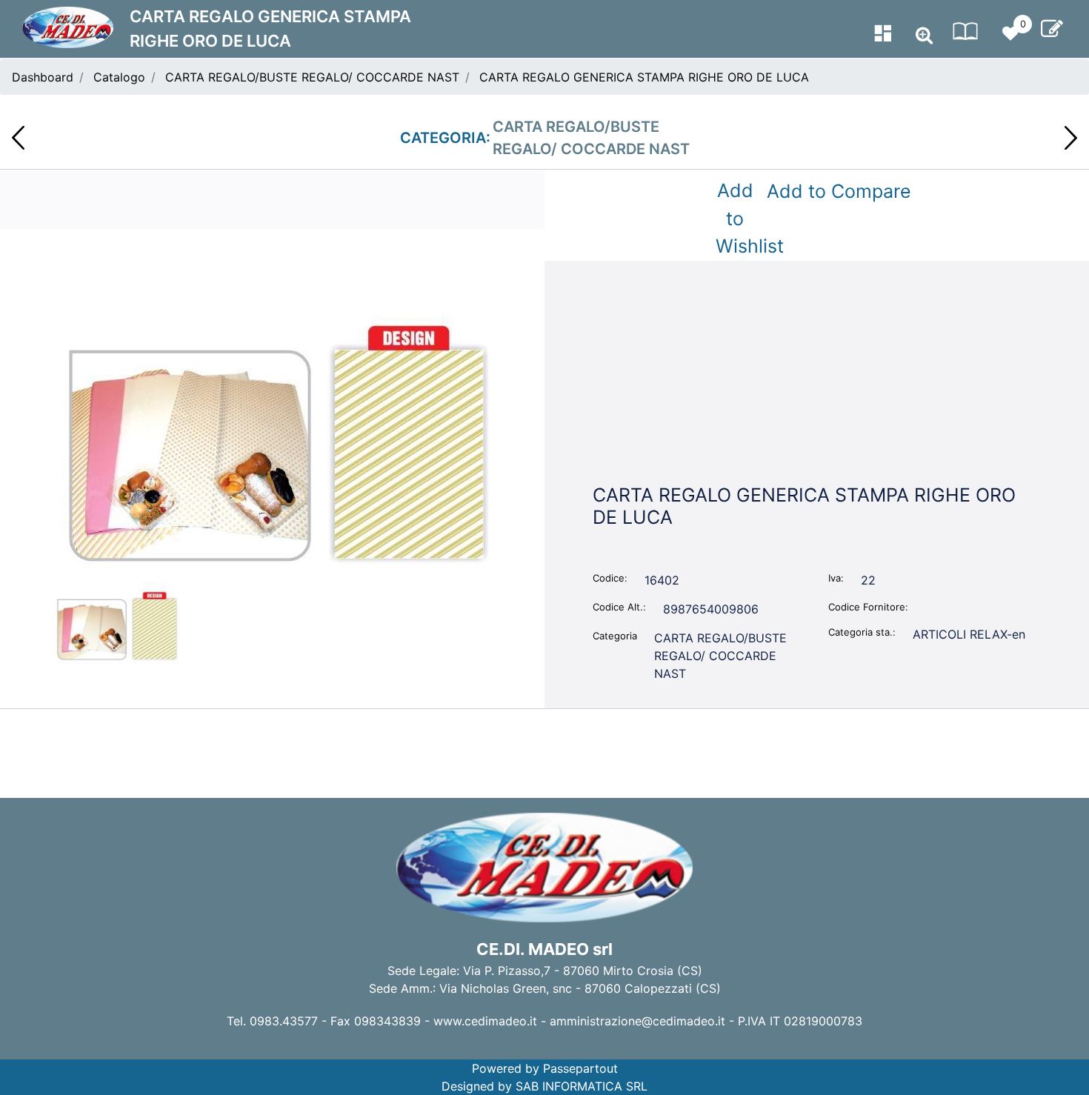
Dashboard (42, 77)
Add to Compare (839, 191)
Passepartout (580, 1068)
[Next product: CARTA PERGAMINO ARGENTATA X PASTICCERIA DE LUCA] (1071, 137)
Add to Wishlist (738, 218)
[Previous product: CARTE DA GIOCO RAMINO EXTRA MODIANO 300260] (18, 137)
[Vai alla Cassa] (1052, 29)
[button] (272, 432)
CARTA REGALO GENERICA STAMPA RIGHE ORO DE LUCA (644, 77)
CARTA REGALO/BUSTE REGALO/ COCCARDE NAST (312, 77)
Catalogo (119, 77)
